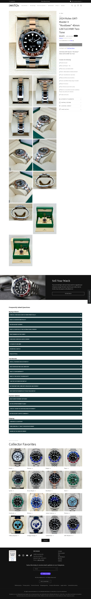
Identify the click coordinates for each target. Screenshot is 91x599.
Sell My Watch (68, 293)
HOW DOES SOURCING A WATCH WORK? (20, 339)
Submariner (49, 535)
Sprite (10, 491)
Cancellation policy (72, 585)
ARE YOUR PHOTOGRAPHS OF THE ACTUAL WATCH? (23, 391)
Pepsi (65, 468)
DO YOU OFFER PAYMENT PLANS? (18, 403)
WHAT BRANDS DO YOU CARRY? (17, 334)
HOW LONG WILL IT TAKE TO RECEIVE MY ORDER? (22, 426)
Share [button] (62, 13)
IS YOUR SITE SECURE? (15, 344)
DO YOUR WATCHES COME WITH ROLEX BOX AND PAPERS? (24, 386)
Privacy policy (26, 585)
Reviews (60, 559)
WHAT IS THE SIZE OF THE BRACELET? (19, 376)
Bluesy (29, 513)
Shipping (61, 38)
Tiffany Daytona (13, 535)
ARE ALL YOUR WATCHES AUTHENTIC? (19, 361)
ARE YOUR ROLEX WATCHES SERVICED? (19, 366)
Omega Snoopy (31, 535)
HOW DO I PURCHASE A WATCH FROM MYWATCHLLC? (23, 314)
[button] (25, 5)
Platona (66, 513)
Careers (60, 560)
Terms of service (35, 585)
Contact (60, 551)
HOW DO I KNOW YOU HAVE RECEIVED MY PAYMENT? (23, 408)
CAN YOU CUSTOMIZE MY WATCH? (18, 381)
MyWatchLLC (42, 577)
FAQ (59, 555)
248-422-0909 (40, 560)
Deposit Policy (13, 353)
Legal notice (64, 585)
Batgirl (47, 468)
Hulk (65, 491)
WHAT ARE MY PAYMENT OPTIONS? (18, 399)
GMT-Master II (68, 535)
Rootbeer (48, 491)
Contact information (54, 585)
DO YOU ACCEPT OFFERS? (16, 324)
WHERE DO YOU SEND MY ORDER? (18, 431)
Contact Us (12, 1)
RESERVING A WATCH (15, 349)
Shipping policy (44, 585)
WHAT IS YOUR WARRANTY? (17, 371)
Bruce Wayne (30, 491)
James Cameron (50, 513)
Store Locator (61, 553)
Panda (10, 468)
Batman (29, 468)
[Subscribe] (55, 568)
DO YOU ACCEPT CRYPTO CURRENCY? (19, 413)
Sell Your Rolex (71, 48)
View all (45, 540)
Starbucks (11, 513)
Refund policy (18, 585)
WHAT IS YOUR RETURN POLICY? (18, 319)
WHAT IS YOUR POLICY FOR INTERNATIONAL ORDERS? (23, 329)
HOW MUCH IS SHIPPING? (16, 421)
